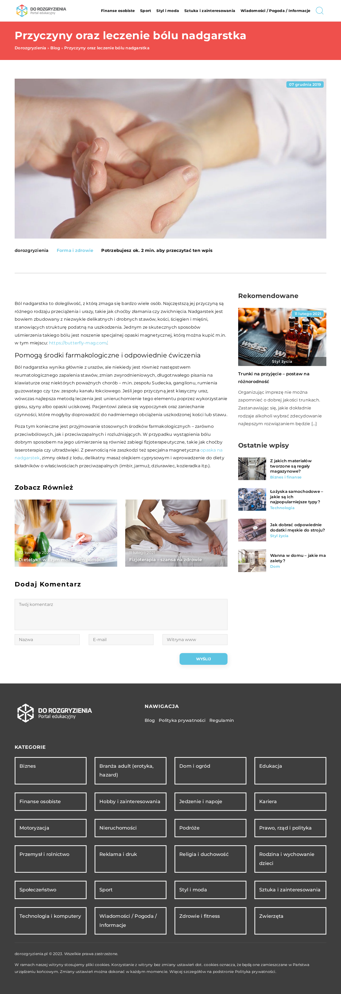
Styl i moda (167, 10)
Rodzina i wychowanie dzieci (286, 858)
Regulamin (221, 720)
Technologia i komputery (50, 916)
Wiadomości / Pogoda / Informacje (275, 10)
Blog (150, 720)
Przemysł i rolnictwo (44, 854)
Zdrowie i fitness (199, 916)
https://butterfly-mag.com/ (78, 342)
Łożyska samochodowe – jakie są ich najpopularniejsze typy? (296, 496)
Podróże (189, 828)
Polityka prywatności (182, 720)
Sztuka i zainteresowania (209, 10)
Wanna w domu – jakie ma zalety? (298, 558)
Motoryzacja (34, 828)
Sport (145, 10)
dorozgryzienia (32, 250)
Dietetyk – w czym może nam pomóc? (61, 559)
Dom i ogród (194, 766)
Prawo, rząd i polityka (285, 828)
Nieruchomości (118, 828)
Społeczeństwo (37, 890)
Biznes (27, 766)
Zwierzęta (271, 916)
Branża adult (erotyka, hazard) (126, 770)
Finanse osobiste (118, 10)
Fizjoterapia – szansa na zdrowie (165, 559)
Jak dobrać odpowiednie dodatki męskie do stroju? (297, 527)
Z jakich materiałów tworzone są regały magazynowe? (291, 466)
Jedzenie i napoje (200, 801)
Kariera (268, 801)
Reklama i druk (118, 854)
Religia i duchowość (204, 854)
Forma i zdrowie (75, 250)
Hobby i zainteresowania (129, 801)
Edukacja (270, 766)
